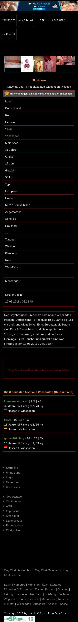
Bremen (50, 589)
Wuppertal (10, 599)
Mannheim (48, 599)
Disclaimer (12, 515)
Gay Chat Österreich (48, 570)
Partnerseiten (14, 525)
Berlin (7, 584)
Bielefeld (33, 599)
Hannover (21, 594)
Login (9, 477)
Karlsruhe (63, 599)
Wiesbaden (12, 135)
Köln (45, 584)
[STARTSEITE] (9, 20)
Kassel (64, 603)
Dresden (63, 589)
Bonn (22, 599)
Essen (39, 589)
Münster (9, 603)
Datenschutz (14, 520)
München (34, 584)
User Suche (13, 487)
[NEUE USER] (58, 20)
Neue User (13, 482)
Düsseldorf (11, 589)
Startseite (12, 467)
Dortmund (26, 589)
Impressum (13, 511)
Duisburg (50, 594)
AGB (9, 506)
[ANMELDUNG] (25, 20)
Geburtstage (14, 496)
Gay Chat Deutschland (18, 570)
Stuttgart (55, 584)
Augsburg (39, 603)
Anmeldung (13, 472)
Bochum (63, 594)
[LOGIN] (42, 20)
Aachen (53, 603)
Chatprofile (13, 530)
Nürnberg (36, 594)
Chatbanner (13, 501)
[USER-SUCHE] (9, 34)
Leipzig (8, 594)
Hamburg (19, 584)
